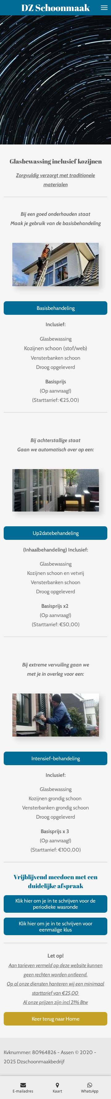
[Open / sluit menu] (104, 7)
